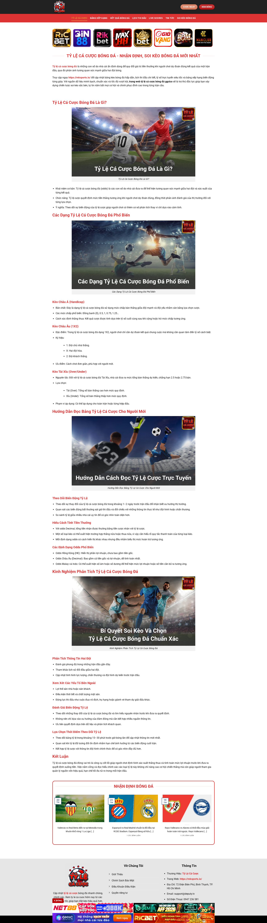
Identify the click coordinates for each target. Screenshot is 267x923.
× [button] (183, 412)
